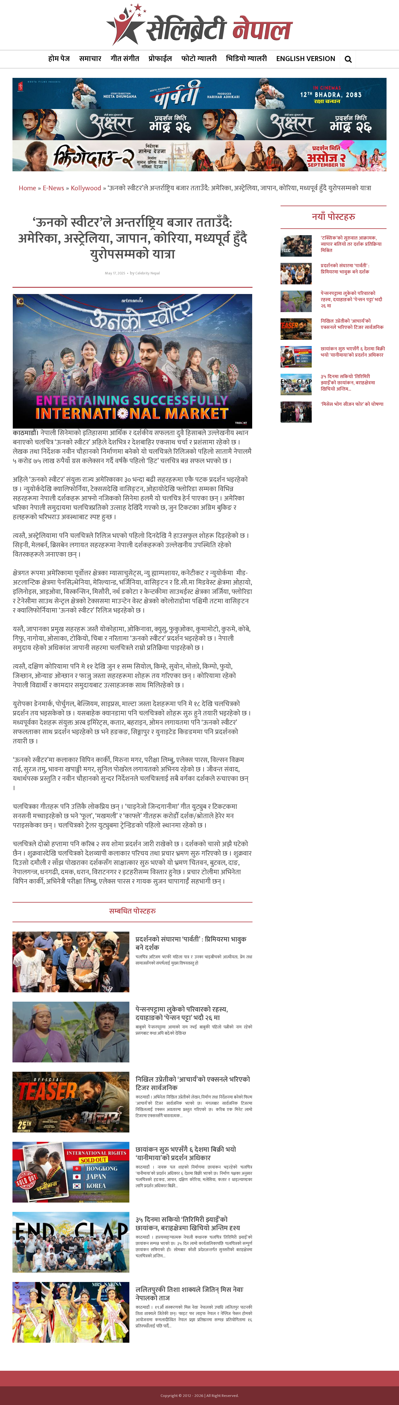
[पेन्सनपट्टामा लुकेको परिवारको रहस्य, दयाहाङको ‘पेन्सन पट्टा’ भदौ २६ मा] (301, 301)
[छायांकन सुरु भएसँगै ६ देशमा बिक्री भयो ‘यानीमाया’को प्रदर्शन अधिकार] (301, 357)
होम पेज (59, 59)
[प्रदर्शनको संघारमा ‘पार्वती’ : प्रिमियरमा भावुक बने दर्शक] (301, 273)
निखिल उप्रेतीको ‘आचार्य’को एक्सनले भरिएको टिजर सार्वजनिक (193, 1084)
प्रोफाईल (160, 59)
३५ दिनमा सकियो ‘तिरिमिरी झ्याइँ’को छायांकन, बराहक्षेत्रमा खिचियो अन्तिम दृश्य (188, 1224)
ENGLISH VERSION (305, 59)
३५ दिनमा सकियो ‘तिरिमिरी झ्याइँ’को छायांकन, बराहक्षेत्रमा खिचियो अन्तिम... (348, 383)
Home (27, 188)
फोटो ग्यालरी (199, 59)
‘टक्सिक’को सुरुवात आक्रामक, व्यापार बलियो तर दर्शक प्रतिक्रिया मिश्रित (351, 244)
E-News (53, 188)
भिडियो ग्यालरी (246, 59)
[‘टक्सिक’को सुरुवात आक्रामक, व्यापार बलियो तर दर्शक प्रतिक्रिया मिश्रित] (301, 246)
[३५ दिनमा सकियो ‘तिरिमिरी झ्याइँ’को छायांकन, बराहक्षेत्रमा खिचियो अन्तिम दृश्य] (301, 384)
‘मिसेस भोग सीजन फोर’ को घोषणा (352, 404)
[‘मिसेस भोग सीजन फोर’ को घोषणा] (301, 412)
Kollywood (86, 188)
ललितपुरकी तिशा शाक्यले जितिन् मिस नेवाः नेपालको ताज (189, 1294)
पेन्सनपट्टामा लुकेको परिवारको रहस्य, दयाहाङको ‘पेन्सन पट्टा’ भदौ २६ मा (182, 1014)
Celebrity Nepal (147, 273)
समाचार (90, 59)
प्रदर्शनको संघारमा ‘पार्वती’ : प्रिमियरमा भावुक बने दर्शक (191, 944)
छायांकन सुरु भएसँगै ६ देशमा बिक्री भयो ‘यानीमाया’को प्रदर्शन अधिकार (186, 1154)
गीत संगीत (125, 59)
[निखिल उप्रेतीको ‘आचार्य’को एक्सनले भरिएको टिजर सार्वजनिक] (301, 329)
